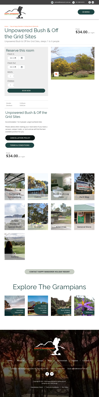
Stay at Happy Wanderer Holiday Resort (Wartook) (24, 26)
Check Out (11, 63)
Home (6, 26)
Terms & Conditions (19, 145)
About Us (20, 360)
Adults (10, 72)
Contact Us (87, 360)
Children (10, 81)
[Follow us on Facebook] (89, 2)
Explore (75, 360)
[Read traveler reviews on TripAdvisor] (93, 2)
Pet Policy (65, 387)
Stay (31, 360)
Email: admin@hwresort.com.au (77, 369)
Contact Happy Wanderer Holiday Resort (49, 272)
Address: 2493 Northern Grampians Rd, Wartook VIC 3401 (30, 369)
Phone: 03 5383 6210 (58, 369)
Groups (40, 360)
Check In (10, 54)
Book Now (26, 91)
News (50, 360)
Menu (87, 12)
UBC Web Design (52, 383)
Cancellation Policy (20, 138)
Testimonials (62, 360)
